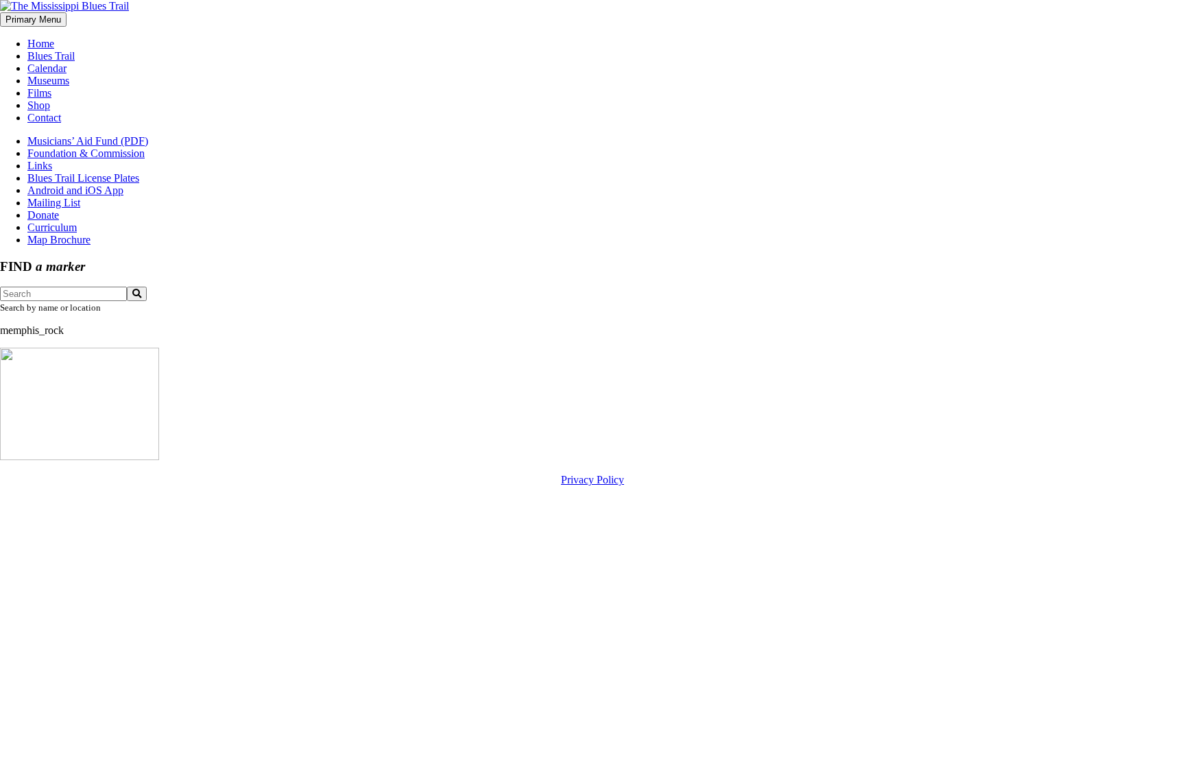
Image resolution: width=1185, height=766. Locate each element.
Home (40, 43)
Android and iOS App (75, 190)
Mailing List (53, 202)
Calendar (47, 68)
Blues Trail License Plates (83, 178)
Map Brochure (59, 240)
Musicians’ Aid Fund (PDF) (87, 141)
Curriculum (52, 227)
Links (39, 165)
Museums (48, 80)
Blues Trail (51, 56)
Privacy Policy (592, 480)
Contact (44, 117)
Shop (38, 105)
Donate (43, 215)
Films (39, 93)
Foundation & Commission (86, 153)
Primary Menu (33, 19)
